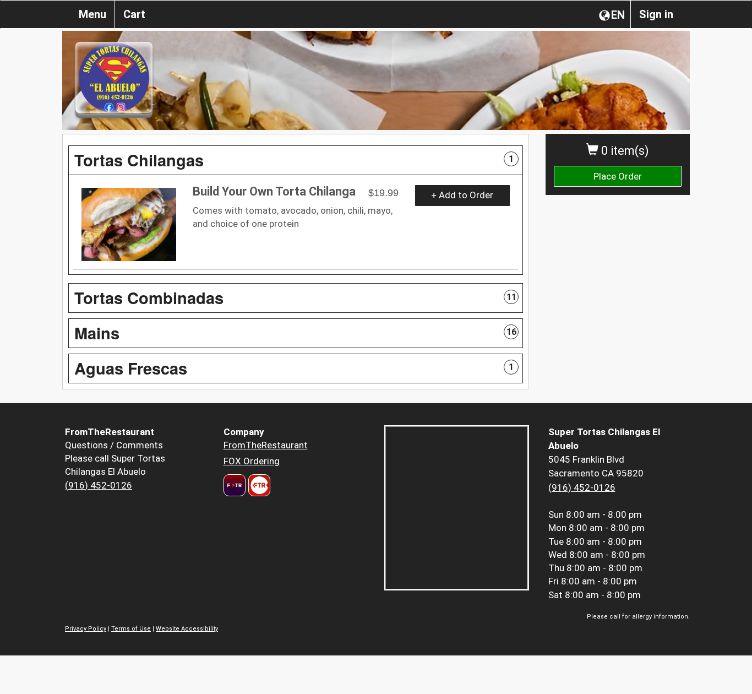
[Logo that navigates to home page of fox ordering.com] (258, 485)
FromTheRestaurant (266, 445)
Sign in (656, 14)
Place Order (617, 176)
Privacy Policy (85, 628)
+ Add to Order (462, 194)
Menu (92, 14)
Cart (134, 14)
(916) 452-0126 (98, 485)
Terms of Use (131, 628)
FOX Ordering (252, 461)
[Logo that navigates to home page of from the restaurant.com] (235, 485)
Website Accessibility (187, 628)
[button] (295, 160)
